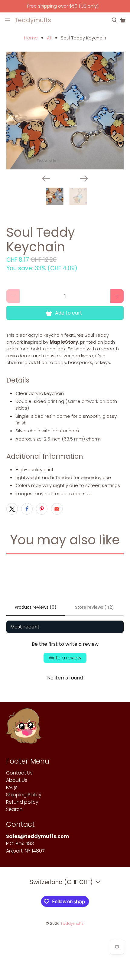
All (49, 38)
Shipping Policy (23, 794)
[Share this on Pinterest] (41, 509)
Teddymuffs (72, 923)
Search (14, 809)
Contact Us (19, 772)
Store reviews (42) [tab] (94, 607)
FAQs (12, 787)
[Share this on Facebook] (27, 509)
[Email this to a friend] (57, 509)
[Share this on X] (12, 509)
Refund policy (22, 801)
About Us (16, 780)
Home (31, 38)
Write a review (65, 657)
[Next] (84, 178)
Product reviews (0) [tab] (36, 607)
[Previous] (45, 178)
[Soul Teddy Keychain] (65, 111)
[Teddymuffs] (23, 729)
